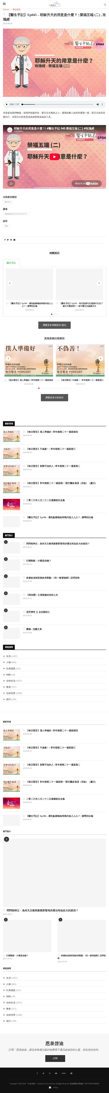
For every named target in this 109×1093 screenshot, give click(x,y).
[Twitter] (43, 1073)
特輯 (8, 675)
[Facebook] (37, 1073)
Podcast (6, 10)
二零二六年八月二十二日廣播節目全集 (45, 500)
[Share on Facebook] (5, 240)
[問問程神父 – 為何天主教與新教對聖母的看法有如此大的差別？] (11, 548)
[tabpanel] (54, 291)
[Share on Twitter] (8, 240)
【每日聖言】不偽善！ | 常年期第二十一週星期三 (81, 380)
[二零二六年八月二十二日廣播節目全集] (11, 504)
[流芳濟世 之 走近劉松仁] (11, 616)
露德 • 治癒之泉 (33, 629)
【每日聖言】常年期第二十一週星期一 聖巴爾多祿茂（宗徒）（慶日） (61, 483)
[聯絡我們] (71, 1073)
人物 (8, 662)
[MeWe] (64, 1073)
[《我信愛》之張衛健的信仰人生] (11, 599)
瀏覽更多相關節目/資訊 (54, 325)
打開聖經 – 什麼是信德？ (38, 561)
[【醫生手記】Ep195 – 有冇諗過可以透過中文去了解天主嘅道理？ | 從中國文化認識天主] (79, 284)
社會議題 (10, 668)
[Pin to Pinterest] (11, 240)
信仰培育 (10, 693)
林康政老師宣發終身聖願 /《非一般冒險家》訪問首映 (52, 578)
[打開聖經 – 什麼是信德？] (11, 565)
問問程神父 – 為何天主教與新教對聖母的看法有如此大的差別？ (57, 544)
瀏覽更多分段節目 (54, 397)
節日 (8, 699)
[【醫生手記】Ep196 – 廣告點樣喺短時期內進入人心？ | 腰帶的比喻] (29, 284)
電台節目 (17, 10)
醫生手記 (8, 202)
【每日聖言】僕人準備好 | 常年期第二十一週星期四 (30, 380)
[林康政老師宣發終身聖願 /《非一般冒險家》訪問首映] (11, 582)
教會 (8, 687)
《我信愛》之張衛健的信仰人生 (41, 595)
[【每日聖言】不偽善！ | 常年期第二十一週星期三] (80, 360)
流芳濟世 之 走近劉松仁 (37, 612)
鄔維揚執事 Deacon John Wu (16, 214)
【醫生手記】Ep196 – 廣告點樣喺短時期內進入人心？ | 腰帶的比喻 (59, 517)
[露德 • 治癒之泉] (11, 633)
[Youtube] (56, 1073)
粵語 (6, 226)
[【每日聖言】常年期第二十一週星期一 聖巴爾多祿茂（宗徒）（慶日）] (11, 487)
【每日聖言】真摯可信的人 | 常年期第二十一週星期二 (52, 466)
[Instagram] (49, 1073)
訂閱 (55, 1058)
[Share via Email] (14, 240)
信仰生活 (10, 681)
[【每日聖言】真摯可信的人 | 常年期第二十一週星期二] (11, 470)
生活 (8, 656)
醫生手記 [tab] (11, 263)
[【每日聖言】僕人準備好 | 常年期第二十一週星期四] (28, 360)
